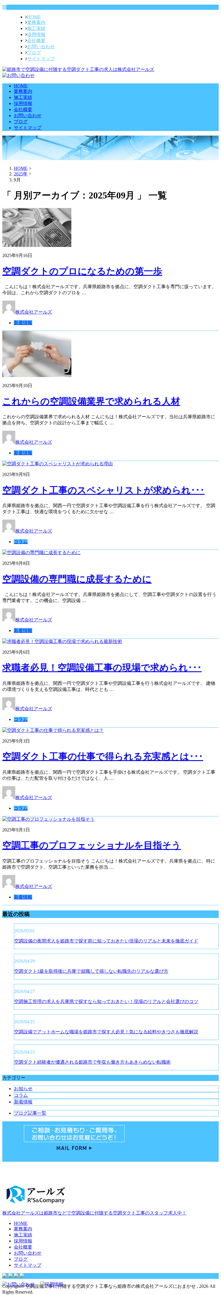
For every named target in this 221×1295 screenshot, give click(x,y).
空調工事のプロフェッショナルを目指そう (91, 845)
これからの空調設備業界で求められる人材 (91, 401)
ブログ (34, 52)
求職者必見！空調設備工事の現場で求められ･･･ (102, 667)
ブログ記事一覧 (30, 1113)
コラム (21, 541)
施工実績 (36, 28)
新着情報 (23, 322)
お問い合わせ (41, 46)
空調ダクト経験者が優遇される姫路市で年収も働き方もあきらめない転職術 (92, 1062)
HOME (34, 16)
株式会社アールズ (33, 312)
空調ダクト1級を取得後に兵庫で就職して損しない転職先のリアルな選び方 (91, 971)
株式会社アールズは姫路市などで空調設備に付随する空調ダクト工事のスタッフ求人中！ (94, 1212)
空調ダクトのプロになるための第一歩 (82, 271)
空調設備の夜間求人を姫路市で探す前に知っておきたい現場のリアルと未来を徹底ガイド (106, 940)
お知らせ (23, 1088)
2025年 (21, 173)
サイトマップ (41, 58)
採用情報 (36, 34)
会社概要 (36, 40)
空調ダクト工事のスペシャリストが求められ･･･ (103, 490)
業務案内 (36, 22)
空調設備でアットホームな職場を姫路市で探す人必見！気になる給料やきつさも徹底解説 (106, 1031)
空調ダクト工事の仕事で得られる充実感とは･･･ (102, 756)
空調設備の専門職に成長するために (77, 579)
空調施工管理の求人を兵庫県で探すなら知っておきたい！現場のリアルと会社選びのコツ (106, 1001)
